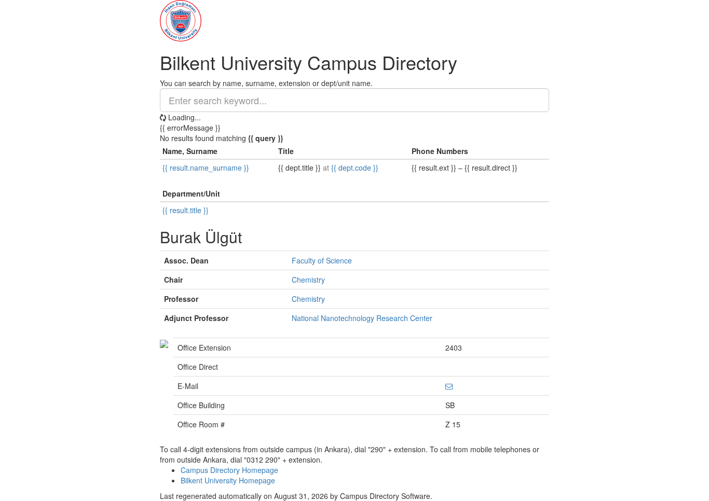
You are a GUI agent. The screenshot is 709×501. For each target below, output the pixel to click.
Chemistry (308, 279)
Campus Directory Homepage (229, 470)
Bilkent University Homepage (228, 480)
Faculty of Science (322, 260)
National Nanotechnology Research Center (362, 318)
